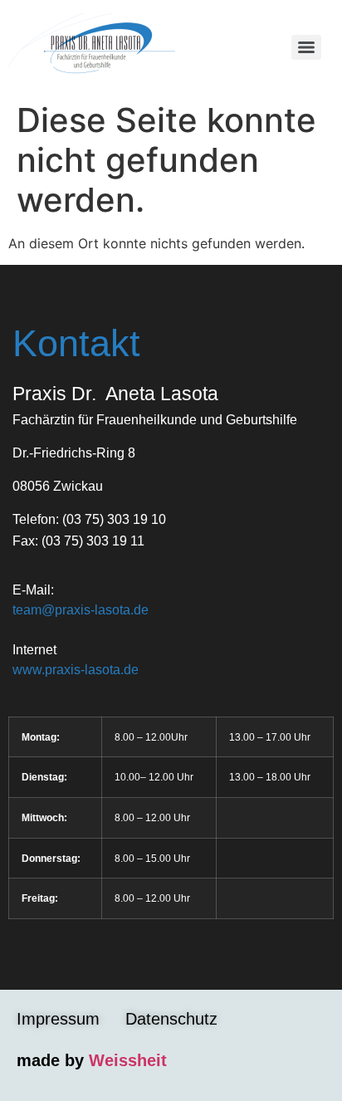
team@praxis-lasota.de (80, 610)
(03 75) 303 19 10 (114, 519)
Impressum (58, 1019)
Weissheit (128, 1060)
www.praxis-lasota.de (75, 670)
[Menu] (306, 47)
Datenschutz (171, 1019)
